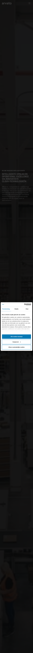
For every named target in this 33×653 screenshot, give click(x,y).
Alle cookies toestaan (17, 336)
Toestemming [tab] (6, 309)
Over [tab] (27, 309)
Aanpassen (15, 342)
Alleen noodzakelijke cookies (16, 347)
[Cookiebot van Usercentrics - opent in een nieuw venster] (24, 304)
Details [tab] (17, 309)
